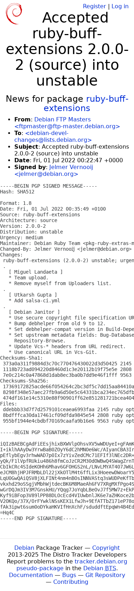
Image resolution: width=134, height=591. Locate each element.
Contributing (70, 581)
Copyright (106, 547)
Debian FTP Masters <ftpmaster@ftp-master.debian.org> (67, 123)
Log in (120, 6)
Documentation (31, 575)
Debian (24, 547)
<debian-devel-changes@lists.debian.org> (53, 136)
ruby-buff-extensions (86, 103)
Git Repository (105, 575)
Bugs (69, 575)
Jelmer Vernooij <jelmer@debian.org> (53, 170)
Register (94, 6)
